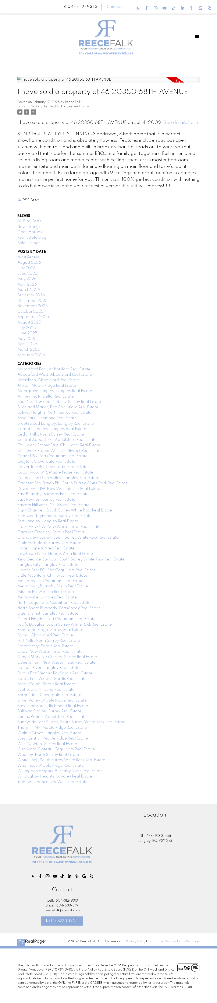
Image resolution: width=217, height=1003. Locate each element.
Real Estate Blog (32, 238)
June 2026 (27, 274)
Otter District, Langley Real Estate (47, 613)
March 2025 (28, 350)
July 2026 (26, 268)
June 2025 (27, 333)
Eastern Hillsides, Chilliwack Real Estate (53, 505)
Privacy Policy (135, 941)
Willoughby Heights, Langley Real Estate (60, 106)
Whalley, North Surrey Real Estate (48, 755)
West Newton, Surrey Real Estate (47, 744)
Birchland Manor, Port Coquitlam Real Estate (57, 407)
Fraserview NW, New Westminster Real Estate (59, 527)
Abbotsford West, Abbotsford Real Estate (54, 375)
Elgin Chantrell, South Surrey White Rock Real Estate (64, 510)
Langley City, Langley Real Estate (47, 565)
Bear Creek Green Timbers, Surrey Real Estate (59, 402)
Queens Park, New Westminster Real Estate (56, 662)
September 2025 (33, 317)
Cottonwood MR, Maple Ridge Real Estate (55, 472)
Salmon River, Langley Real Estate (48, 668)
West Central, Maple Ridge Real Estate (52, 738)
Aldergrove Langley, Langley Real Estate (54, 391)
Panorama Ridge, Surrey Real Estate (50, 630)
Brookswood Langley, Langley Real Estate (55, 424)
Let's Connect (62, 921)
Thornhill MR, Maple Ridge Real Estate (52, 728)
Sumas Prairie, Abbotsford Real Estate (52, 717)
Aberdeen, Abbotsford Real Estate (48, 380)
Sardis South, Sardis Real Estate (46, 684)
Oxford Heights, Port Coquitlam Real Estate (56, 619)
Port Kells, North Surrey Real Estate (48, 641)
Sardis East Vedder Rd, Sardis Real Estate (54, 673)
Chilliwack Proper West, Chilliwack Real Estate (59, 451)
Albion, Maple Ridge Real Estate (46, 386)
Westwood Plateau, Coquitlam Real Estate (56, 749)
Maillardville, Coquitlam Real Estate (50, 581)
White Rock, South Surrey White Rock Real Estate (61, 760)
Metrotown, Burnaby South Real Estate (52, 586)
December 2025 (32, 301)
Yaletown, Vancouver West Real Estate (52, 782)
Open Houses (29, 232)
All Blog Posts (29, 221)
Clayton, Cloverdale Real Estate (46, 462)
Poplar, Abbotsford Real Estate (45, 635)
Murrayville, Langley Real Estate (47, 597)
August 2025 (29, 322)
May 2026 (26, 279)
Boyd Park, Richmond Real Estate (47, 418)
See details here (181, 122)
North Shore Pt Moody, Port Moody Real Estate (59, 608)
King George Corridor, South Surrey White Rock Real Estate (71, 559)
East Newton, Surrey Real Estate (46, 500)
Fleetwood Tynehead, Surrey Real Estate (54, 516)
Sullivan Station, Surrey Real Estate (49, 711)
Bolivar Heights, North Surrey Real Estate (54, 413)
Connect (114, 7)
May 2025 (26, 339)
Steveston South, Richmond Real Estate (52, 706)
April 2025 (27, 344)
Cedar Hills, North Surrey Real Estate (50, 434)
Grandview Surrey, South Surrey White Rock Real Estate (68, 537)
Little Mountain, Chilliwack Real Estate (52, 575)
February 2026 (31, 295)
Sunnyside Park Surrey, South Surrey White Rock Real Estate (71, 722)
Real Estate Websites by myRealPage (174, 941)
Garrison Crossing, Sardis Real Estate (51, 532)
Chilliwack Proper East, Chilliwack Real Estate (58, 445)
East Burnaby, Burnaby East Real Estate (53, 494)
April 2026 (27, 284)
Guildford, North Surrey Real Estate (49, 543)
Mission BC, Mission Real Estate (45, 592)
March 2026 (28, 290)
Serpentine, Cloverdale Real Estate (49, 695)
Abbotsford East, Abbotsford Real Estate (53, 369)
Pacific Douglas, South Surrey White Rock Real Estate (64, 624)
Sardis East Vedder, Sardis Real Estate (52, 679)
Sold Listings (28, 243)
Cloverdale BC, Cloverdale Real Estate (52, 467)
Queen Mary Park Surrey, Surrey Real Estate (57, 657)
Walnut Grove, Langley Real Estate (49, 733)
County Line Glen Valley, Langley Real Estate (58, 478)
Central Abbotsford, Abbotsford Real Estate (57, 440)
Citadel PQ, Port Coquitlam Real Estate (52, 456)
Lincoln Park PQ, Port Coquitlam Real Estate (56, 570)
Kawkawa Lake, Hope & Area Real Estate (55, 554)
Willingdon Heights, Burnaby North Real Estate (60, 771)
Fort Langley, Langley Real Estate (47, 521)
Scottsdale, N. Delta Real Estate (46, 690)
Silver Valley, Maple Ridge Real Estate (52, 700)
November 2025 (32, 306)
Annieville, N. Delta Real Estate (45, 396)
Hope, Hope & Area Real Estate (46, 548)
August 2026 (29, 263)
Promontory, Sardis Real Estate (45, 646)
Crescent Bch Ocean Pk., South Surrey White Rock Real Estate (72, 483)
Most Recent (28, 257)
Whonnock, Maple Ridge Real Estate (50, 766)
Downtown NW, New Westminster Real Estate (58, 489)
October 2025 (30, 312)
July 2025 (26, 328)
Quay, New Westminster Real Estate (50, 652)
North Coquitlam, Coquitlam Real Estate (53, 603)
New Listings (28, 227)
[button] (138, 8)
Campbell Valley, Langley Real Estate (51, 429)
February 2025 (31, 355)
